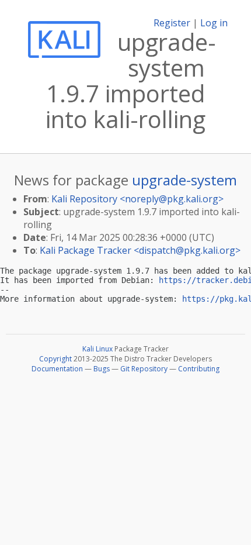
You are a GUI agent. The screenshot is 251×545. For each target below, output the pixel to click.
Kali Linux (97, 349)
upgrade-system (184, 179)
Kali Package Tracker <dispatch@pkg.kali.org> (140, 250)
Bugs (101, 369)
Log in (214, 22)
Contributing (198, 369)
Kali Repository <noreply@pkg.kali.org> (137, 198)
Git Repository (144, 369)
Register (172, 22)
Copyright (55, 359)
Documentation (57, 369)
